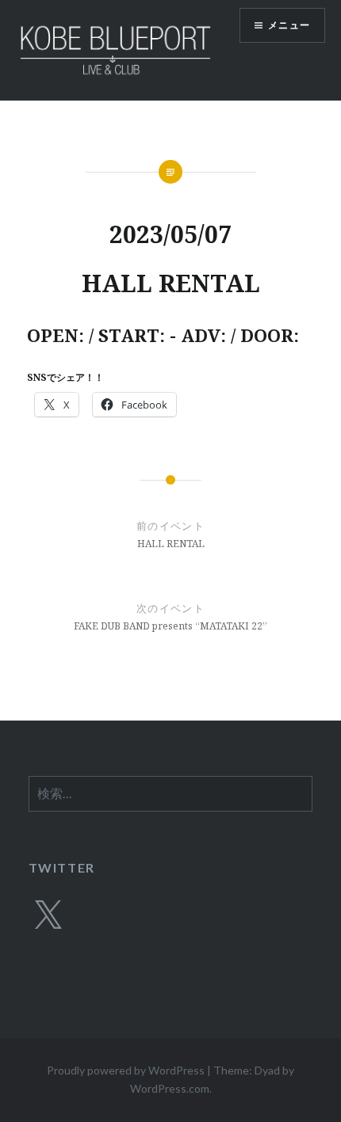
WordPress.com (169, 1088)
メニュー (289, 25)
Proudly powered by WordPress (126, 1070)
